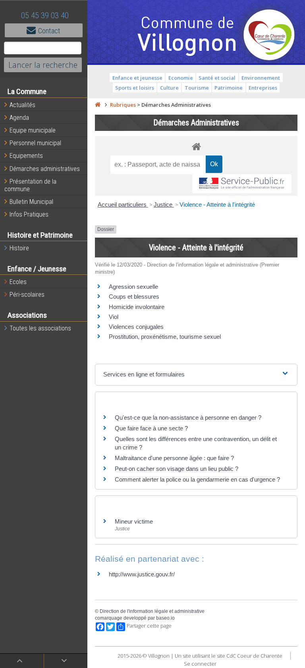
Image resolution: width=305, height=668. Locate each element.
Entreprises (263, 87)
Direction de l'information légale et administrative (152, 611)
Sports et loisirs (134, 87)
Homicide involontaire (136, 306)
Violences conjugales (136, 326)
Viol (113, 316)
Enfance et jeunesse (137, 77)
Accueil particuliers (123, 204)
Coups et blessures (134, 296)
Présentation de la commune (30, 185)
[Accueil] (97, 104)
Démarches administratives (45, 169)
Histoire (19, 248)
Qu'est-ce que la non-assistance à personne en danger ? (188, 417)
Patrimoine (228, 87)
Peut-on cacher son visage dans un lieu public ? (176, 468)
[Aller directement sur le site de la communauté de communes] (269, 35)
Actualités (22, 105)
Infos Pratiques (29, 214)
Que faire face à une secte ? (151, 428)
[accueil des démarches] (196, 146)
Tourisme (197, 87)
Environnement (260, 77)
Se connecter (200, 663)
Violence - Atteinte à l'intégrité (217, 204)
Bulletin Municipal (31, 201)
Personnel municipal (35, 143)
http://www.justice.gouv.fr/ (142, 574)
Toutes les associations (40, 328)
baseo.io (165, 618)
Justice (164, 204)
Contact (49, 30)
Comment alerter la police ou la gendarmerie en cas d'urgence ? (197, 479)
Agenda (19, 117)
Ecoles (18, 282)
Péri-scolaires (27, 294)
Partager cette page (149, 625)
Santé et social (217, 77)
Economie (180, 77)
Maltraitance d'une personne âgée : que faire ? (174, 458)
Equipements (26, 155)
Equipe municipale (33, 130)
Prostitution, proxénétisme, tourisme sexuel (165, 336)
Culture (169, 87)
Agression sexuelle (133, 286)
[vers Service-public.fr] (241, 184)
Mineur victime (134, 521)
